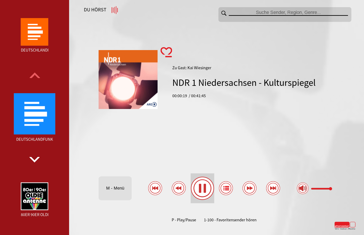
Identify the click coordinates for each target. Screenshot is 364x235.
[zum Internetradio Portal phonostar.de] (345, 229)
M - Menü (115, 188)
